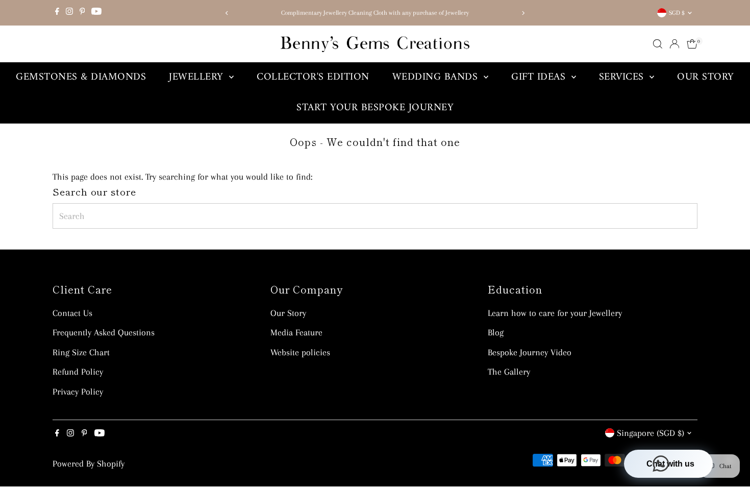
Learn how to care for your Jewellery (555, 313)
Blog (496, 332)
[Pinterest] (82, 13)
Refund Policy (78, 372)
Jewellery (198, 77)
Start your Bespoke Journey (375, 108)
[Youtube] (96, 13)
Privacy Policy (78, 391)
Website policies (300, 352)
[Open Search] (657, 43)
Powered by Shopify (88, 463)
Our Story (705, 77)
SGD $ (677, 12)
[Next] (522, 13)
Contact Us (72, 313)
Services (623, 77)
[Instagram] (69, 13)
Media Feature (296, 332)
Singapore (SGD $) (650, 433)
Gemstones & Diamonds (81, 77)
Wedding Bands (436, 77)
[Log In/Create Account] (674, 43)
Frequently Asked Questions (104, 332)
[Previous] (227, 13)
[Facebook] (57, 13)
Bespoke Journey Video (529, 352)
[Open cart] (692, 43)
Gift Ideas (540, 77)
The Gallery (509, 372)
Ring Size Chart (81, 352)
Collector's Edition (313, 77)
